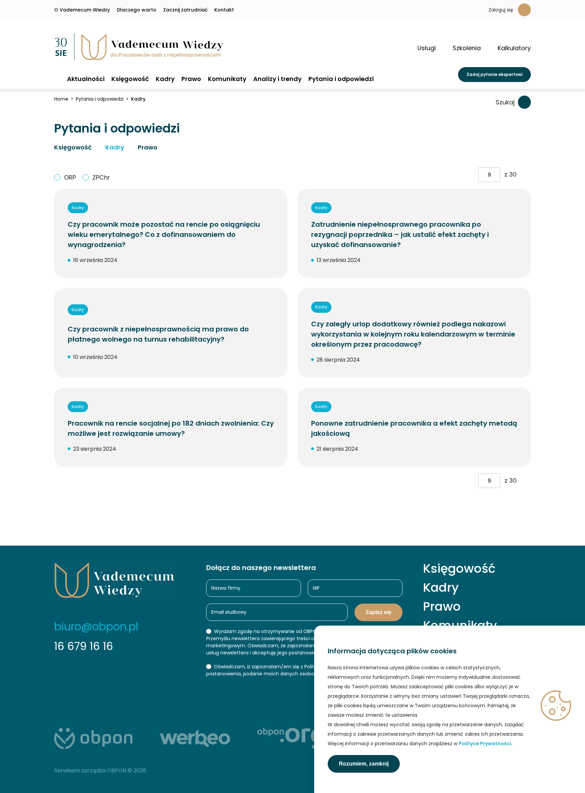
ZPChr (101, 177)
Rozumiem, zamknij (364, 764)
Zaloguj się (501, 9)
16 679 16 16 (83, 646)
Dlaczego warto (136, 9)
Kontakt (224, 9)
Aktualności (86, 79)
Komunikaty (227, 79)
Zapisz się (378, 612)
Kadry (165, 79)
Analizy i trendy (277, 79)
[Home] (57, 78)
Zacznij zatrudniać (185, 9)
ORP (70, 177)
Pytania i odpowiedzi (341, 79)
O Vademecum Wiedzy (82, 9)
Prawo (191, 79)
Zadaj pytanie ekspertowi (494, 74)
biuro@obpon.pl (96, 626)
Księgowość (130, 79)
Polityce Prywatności (485, 743)
